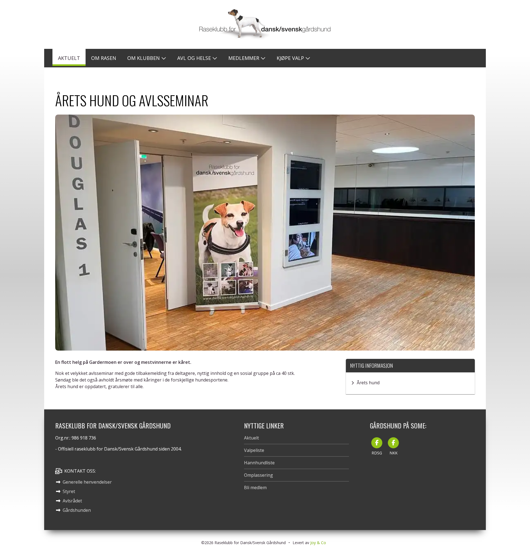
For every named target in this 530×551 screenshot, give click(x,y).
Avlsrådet (72, 501)
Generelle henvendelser (87, 482)
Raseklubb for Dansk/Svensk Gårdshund (265, 24)
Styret (69, 491)
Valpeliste (254, 450)
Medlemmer (243, 58)
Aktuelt (251, 438)
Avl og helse (194, 58)
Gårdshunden (77, 510)
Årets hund (368, 383)
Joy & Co (318, 542)
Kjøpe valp (290, 58)
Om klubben (143, 58)
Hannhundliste (259, 463)
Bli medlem (255, 487)
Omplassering (258, 475)
